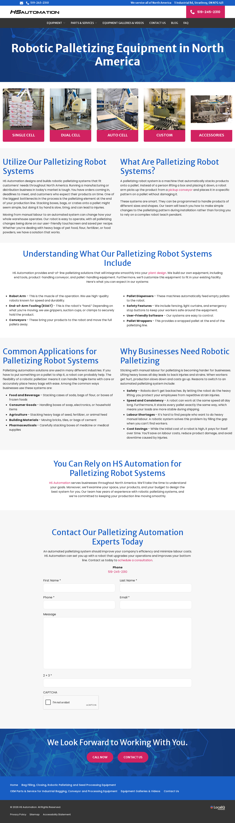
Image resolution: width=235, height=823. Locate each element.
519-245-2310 (39, 2)
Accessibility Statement (57, 814)
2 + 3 (48, 675)
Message (49, 614)
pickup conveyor (180, 190)
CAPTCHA (50, 692)
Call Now (100, 757)
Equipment (54, 23)
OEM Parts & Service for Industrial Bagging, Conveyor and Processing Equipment (63, 791)
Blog (174, 23)
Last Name (129, 580)
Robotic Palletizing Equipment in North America (117, 55)
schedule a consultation (135, 560)
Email (125, 597)
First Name (53, 580)
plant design (157, 273)
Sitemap (35, 814)
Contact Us (157, 23)
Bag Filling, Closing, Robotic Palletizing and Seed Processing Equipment (68, 785)
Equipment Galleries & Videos (123, 23)
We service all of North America (151, 2)
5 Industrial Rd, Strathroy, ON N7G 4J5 (198, 2)
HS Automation (59, 483)
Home (14, 785)
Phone (49, 597)
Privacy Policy (18, 814)
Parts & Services (82, 23)
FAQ (185, 23)
